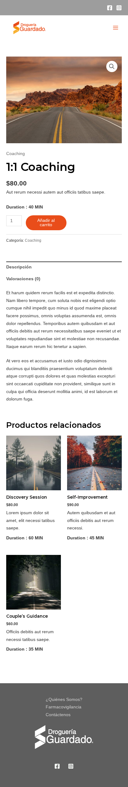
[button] (111, 66)
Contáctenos (58, 714)
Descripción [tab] (19, 267)
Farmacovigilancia (63, 707)
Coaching (15, 153)
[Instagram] (119, 8)
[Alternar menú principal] (116, 27)
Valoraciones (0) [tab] (23, 279)
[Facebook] (109, 8)
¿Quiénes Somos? (64, 699)
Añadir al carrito (46, 222)
